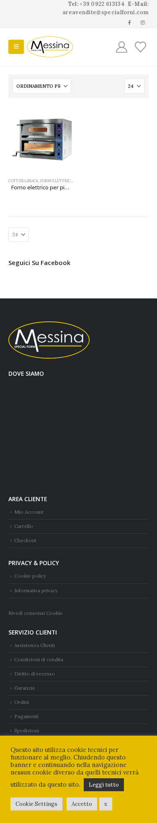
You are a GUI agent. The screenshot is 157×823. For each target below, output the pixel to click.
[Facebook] (129, 22)
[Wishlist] (140, 47)
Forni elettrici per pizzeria (68, 180)
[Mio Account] (122, 47)
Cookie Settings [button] (36, 804)
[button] (16, 47)
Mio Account (29, 512)
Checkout (25, 540)
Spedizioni (26, 730)
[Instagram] (142, 22)
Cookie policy (30, 576)
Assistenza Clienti (34, 645)
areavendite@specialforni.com (105, 12)
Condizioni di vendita (38, 659)
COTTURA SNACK (23, 180)
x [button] (105, 804)
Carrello (23, 526)
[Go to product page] (41, 139)
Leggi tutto (104, 784)
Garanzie (24, 688)
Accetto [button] (82, 804)
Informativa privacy (36, 590)
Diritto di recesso (34, 673)
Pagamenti (26, 716)
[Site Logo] (50, 46)
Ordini (21, 702)
